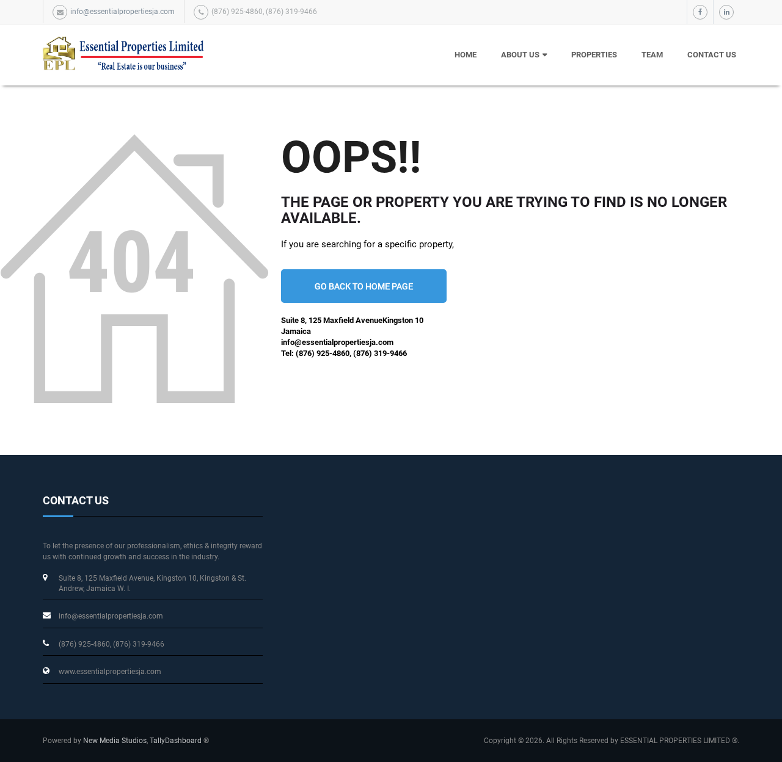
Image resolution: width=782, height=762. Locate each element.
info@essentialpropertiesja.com (122, 11)
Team (652, 54)
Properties (594, 54)
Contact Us (711, 54)
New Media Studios (115, 740)
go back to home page (364, 286)
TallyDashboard (176, 740)
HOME (466, 54)
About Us (520, 54)
